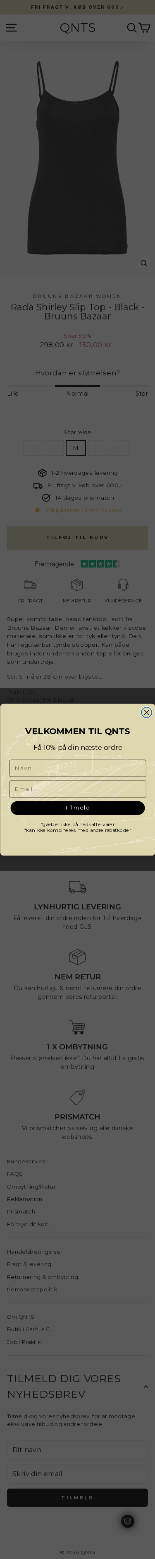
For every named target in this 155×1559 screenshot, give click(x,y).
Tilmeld (77, 807)
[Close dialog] (146, 712)
